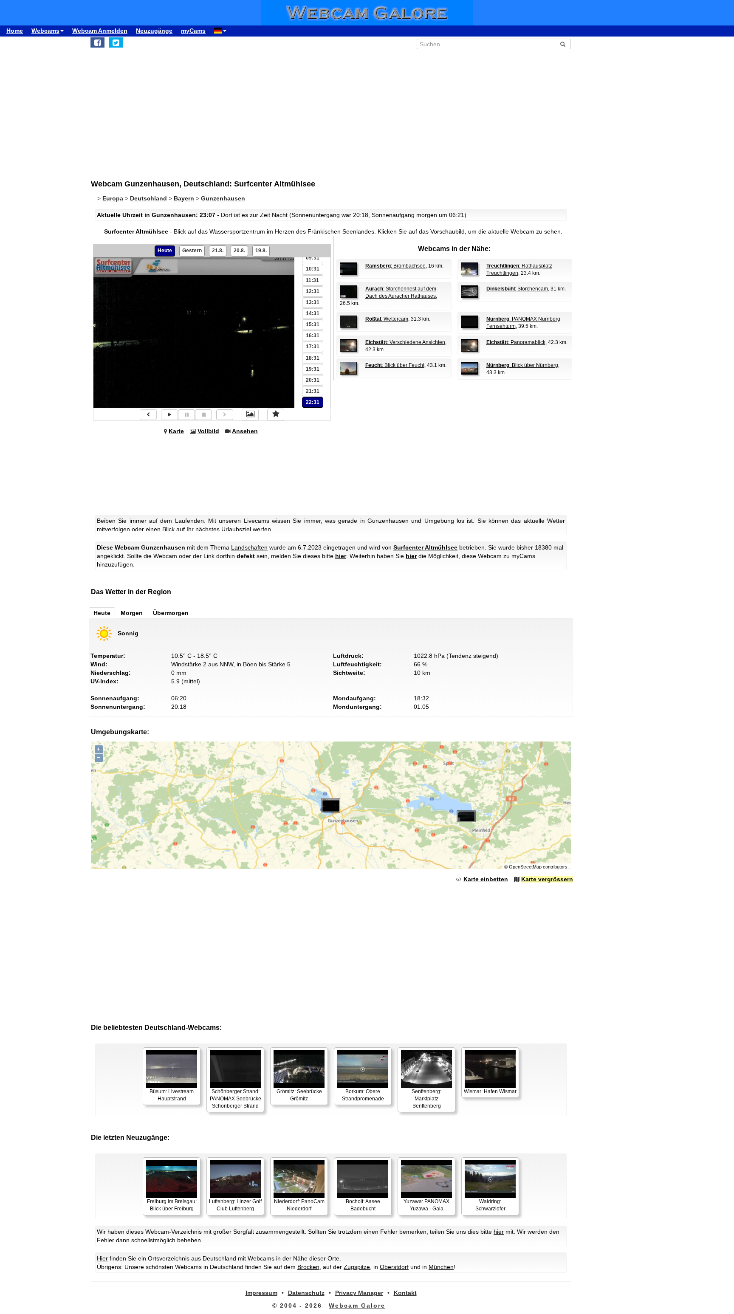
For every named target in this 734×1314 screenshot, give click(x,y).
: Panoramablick (515, 342)
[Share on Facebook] (97, 42)
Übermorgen (171, 612)
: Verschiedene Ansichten (405, 342)
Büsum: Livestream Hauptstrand (172, 1095)
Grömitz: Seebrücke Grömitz (299, 1095)
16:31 (312, 335)
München (441, 1266)
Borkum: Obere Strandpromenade (363, 1095)
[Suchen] (563, 44)
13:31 (312, 302)
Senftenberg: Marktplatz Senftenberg (426, 1098)
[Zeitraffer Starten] (169, 414)
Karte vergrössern (547, 879)
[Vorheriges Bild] (148, 414)
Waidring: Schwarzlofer (490, 1205)
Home (14, 30)
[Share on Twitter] (115, 42)
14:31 (312, 313)
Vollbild (208, 431)
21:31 (312, 391)
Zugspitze (357, 1266)
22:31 (312, 402)
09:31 (312, 258)
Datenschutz (306, 1292)
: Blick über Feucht (394, 365)
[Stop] (203, 414)
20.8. (239, 251)
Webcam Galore (357, 1305)
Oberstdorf (394, 1266)
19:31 (312, 369)
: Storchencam (517, 289)
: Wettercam (386, 319)
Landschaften (249, 547)
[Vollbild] (250, 414)
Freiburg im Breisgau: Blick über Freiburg (172, 1205)
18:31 (312, 358)
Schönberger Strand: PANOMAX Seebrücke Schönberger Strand (235, 1098)
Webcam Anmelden (99, 30)
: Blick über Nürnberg (522, 365)
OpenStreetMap (525, 866)
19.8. (261, 251)
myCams (193, 30)
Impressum (261, 1292)
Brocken (308, 1266)
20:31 (312, 380)
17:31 (312, 347)
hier (340, 556)
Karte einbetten (485, 879)
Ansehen (245, 431)
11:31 (312, 280)
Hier (102, 1258)
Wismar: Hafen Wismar (490, 1091)
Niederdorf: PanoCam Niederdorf (299, 1205)
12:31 (312, 291)
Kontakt (405, 1292)
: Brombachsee (395, 266)
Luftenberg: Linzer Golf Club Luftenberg (235, 1205)
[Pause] (186, 414)
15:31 (312, 324)
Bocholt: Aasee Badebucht (363, 1205)
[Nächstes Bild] (224, 414)
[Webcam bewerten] (275, 414)
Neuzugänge (154, 30)
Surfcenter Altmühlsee (425, 547)
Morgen (132, 612)
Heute (165, 251)
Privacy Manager (359, 1292)
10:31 (312, 269)
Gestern (192, 251)
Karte (176, 431)
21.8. (217, 251)
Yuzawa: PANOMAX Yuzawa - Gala (426, 1205)
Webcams (45, 30)
